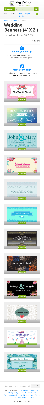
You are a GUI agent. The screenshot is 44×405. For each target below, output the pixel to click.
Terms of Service (26, 393)
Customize (22, 100)
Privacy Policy (13, 393)
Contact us (33, 390)
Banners (16, 20)
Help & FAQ (23, 390)
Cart (33, 14)
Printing (7, 20)
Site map (31, 398)
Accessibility (21, 398)
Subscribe (36, 386)
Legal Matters (24, 395)
